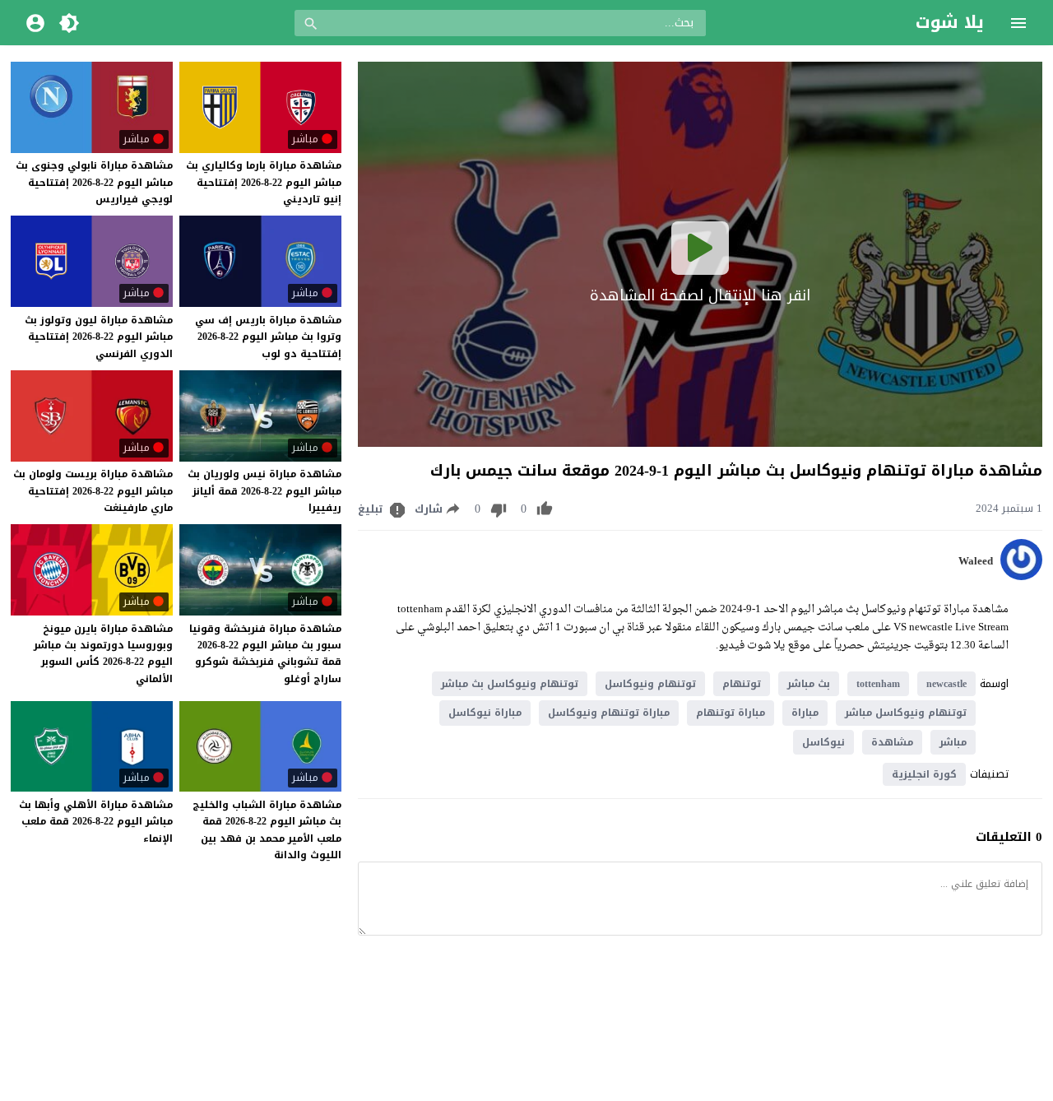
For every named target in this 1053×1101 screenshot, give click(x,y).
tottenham (878, 684)
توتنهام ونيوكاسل (650, 684)
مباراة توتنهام (730, 713)
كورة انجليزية (924, 774)
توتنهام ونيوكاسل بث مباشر (509, 684)
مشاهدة (892, 742)
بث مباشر (808, 684)
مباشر (953, 742)
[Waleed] (1021, 576)
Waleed (975, 561)
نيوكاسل (823, 742)
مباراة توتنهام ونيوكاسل (609, 713)
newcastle (946, 684)
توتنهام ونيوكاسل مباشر (906, 713)
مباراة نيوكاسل (485, 713)
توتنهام (741, 684)
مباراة (805, 713)
